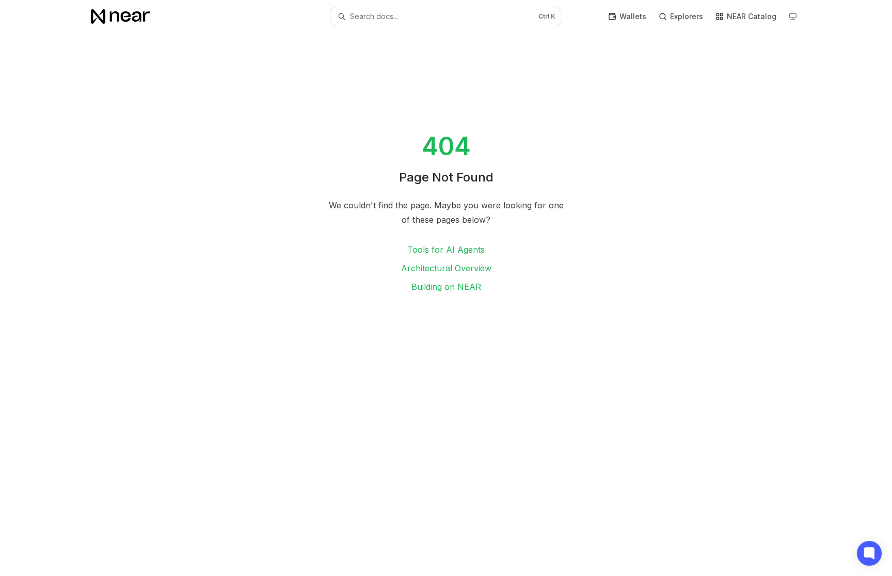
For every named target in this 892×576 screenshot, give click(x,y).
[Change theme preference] (793, 16)
